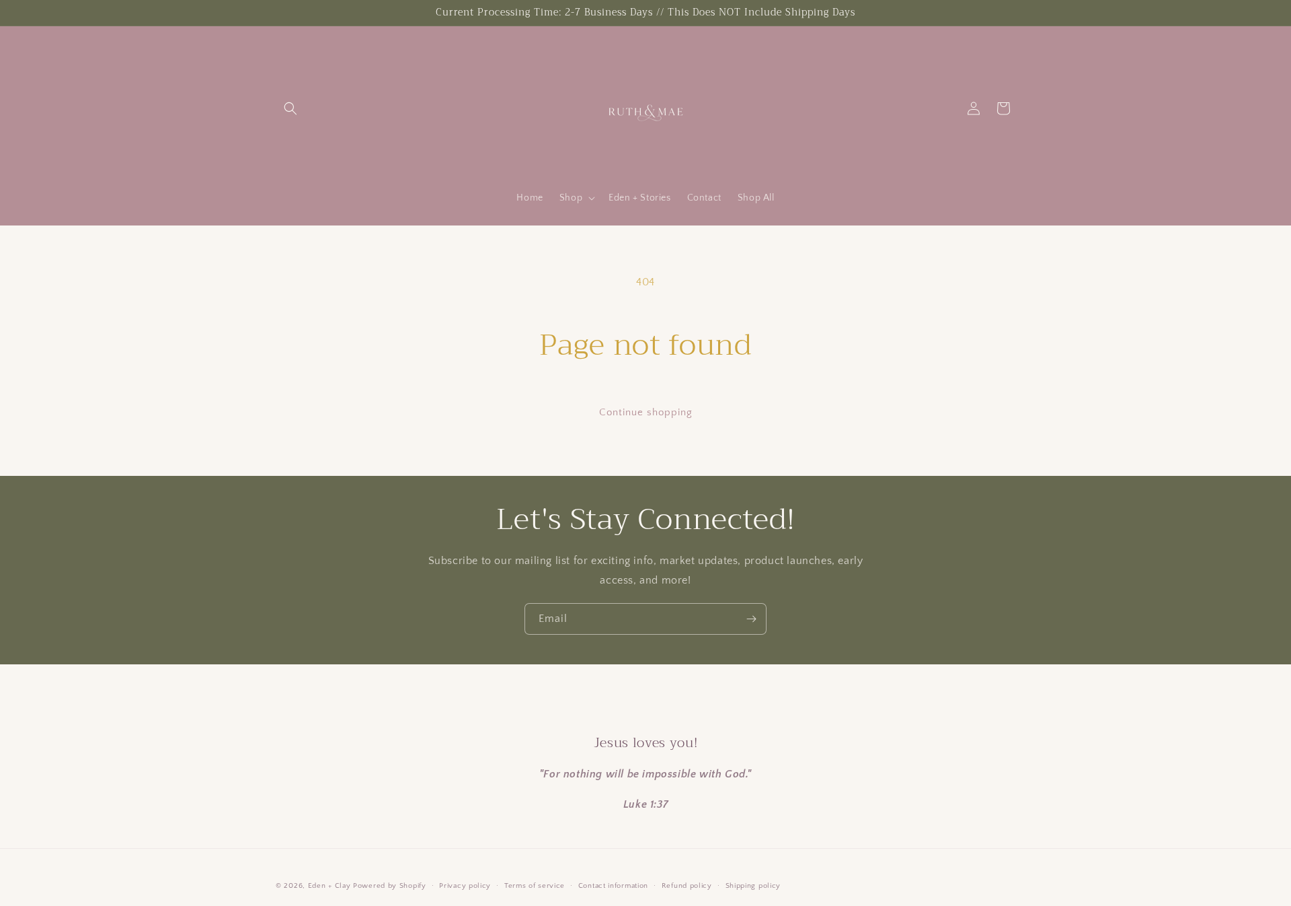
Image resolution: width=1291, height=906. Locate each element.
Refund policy (687, 886)
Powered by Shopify (389, 886)
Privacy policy (465, 886)
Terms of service (534, 886)
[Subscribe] (751, 619)
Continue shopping (646, 412)
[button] (290, 108)
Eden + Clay (329, 886)
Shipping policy (753, 886)
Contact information (613, 886)
